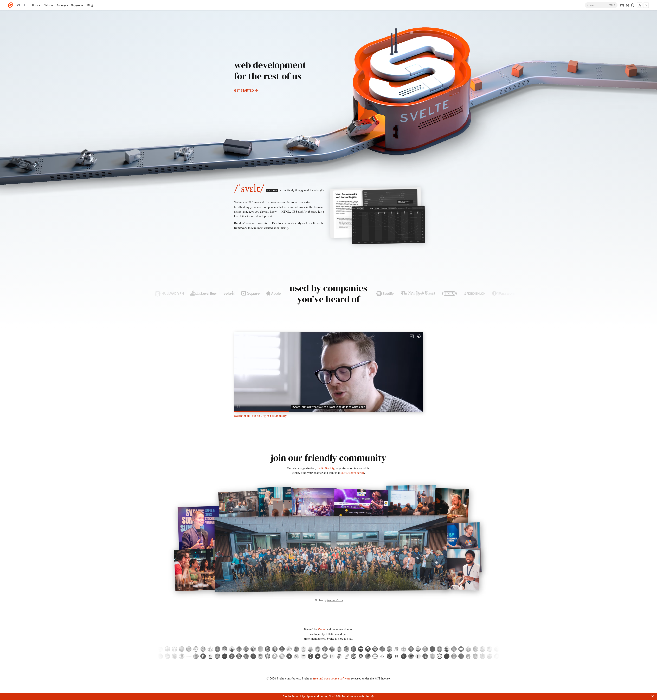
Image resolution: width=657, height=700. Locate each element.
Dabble (346, 656)
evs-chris (482, 649)
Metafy (253, 656)
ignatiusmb (232, 649)
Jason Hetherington (425, 656)
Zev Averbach (432, 656)
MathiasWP (246, 649)
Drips (325, 656)
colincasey (167, 649)
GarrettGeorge (475, 649)
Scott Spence (454, 656)
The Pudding (232, 656)
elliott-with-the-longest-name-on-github (282, 649)
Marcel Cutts (335, 600)
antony (224, 649)
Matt (260, 656)
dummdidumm (332, 649)
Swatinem (375, 649)
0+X (461, 656)
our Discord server (352, 472)
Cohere (310, 656)
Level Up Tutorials (418, 656)
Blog (90, 5)
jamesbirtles (489, 649)
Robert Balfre (482, 656)
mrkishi (389, 649)
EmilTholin (425, 649)
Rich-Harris (325, 649)
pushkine (181, 649)
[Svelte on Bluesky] (627, 5)
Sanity (396, 656)
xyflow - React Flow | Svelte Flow (289, 656)
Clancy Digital (411, 656)
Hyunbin (210, 656)
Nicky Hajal (475, 656)
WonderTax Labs (382, 656)
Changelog (404, 656)
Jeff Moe (267, 656)
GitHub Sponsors (339, 656)
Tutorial (49, 5)
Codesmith (282, 656)
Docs (35, 5)
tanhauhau (310, 649)
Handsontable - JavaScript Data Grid (189, 656)
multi (446, 656)
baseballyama (296, 649)
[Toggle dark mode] (646, 5)
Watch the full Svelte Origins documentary (260, 415)
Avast (275, 656)
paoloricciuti (346, 649)
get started (244, 90)
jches (210, 649)
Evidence (203, 656)
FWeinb (189, 649)
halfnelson (174, 649)
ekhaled (418, 649)
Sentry (167, 656)
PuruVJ (353, 649)
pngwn (253, 649)
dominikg (432, 649)
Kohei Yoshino (246, 656)
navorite (411, 649)
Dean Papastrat (174, 656)
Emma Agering (497, 656)
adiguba (267, 649)
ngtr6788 (404, 649)
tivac (439, 649)
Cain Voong (181, 656)
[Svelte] (19, 5)
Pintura (368, 656)
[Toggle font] (639, 5)
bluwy (160, 649)
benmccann (303, 649)
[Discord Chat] (622, 5)
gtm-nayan (361, 649)
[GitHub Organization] (632, 5)
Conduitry (317, 649)
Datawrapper (332, 656)
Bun (439, 656)
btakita (468, 649)
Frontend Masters (353, 656)
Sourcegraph (160, 656)
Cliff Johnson (489, 656)
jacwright (275, 649)
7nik (368, 649)
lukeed (382, 649)
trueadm (339, 649)
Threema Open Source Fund (361, 656)
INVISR (389, 656)
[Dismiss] (652, 696)
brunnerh (461, 649)
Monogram (303, 656)
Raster (375, 656)
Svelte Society (325, 468)
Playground (77, 5)
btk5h (203, 649)
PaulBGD (454, 649)
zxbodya (446, 649)
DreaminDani (260, 649)
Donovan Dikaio (217, 656)
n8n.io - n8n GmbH (224, 656)
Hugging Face (296, 656)
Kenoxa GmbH (239, 656)
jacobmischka (497, 649)
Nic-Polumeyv (217, 649)
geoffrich (239, 649)
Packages (62, 5)
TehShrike (196, 649)
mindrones (396, 649)
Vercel (322, 629)
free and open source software (331, 678)
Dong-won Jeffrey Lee (468, 656)
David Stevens (196, 656)
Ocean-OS (289, 649)
